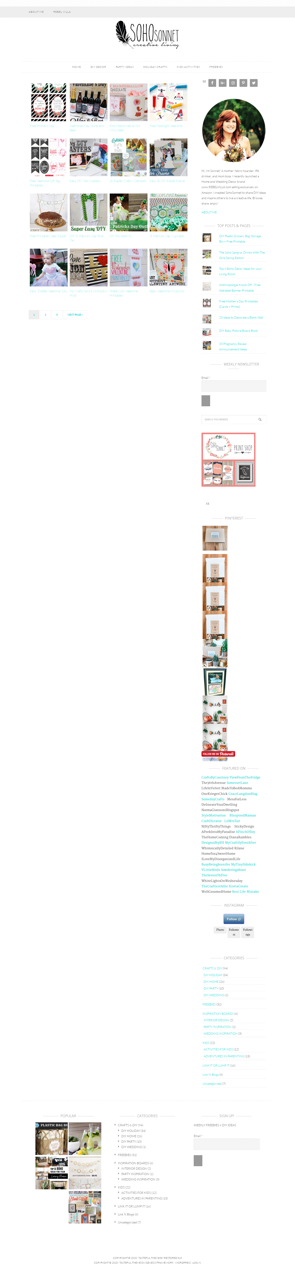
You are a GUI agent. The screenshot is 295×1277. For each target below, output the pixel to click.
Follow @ (234, 919)
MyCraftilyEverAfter (240, 843)
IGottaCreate (238, 886)
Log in (196, 1262)
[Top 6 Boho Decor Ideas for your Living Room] (51, 1173)
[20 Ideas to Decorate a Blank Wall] (85, 1208)
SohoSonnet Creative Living (147, 35)
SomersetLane (237, 783)
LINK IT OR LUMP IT (216, 1065)
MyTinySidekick (243, 864)
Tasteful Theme (130, 1262)
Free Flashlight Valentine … (167, 126)
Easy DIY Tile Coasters (85, 181)
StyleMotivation (213, 815)
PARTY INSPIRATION (218, 1027)
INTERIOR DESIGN (216, 1020)
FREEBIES (209, 1004)
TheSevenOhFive (214, 875)
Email (205, 378)
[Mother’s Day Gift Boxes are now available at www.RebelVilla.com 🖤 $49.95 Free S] (215, 548)
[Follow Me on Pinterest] (218, 755)
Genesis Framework (160, 1262)
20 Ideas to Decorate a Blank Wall (241, 317)
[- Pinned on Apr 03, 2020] (215, 759)
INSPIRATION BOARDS (218, 1013)
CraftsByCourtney (215, 777)
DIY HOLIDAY (213, 975)
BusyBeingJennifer (215, 864)
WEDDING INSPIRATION (221, 1033)
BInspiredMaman (243, 815)
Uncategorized (212, 1083)
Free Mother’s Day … (43, 126)
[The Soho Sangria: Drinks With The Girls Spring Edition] (85, 1139)
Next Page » (75, 314)
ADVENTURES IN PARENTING (224, 1056)
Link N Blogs (211, 1074)
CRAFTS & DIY (212, 968)
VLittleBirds (210, 870)
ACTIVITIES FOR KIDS (218, 1049)
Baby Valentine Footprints (167, 291)
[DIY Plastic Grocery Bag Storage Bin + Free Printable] (51, 1139)
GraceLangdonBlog (242, 794)
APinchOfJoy (245, 832)
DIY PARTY (211, 988)
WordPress (183, 1262)
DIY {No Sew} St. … (121, 236)
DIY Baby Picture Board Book (238, 330)
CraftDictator (211, 821)
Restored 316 (173, 1258)
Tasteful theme (149, 1258)
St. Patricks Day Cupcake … (168, 236)
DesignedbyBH (212, 843)
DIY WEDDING (214, 995)
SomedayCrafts (212, 799)
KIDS (206, 1043)
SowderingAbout (233, 870)
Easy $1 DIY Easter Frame (167, 181)
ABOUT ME (209, 212)
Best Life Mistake (245, 892)
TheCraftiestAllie (214, 886)
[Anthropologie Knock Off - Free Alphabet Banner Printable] (85, 1173)
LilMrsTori (232, 821)
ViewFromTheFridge (245, 777)
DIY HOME (211, 981)
